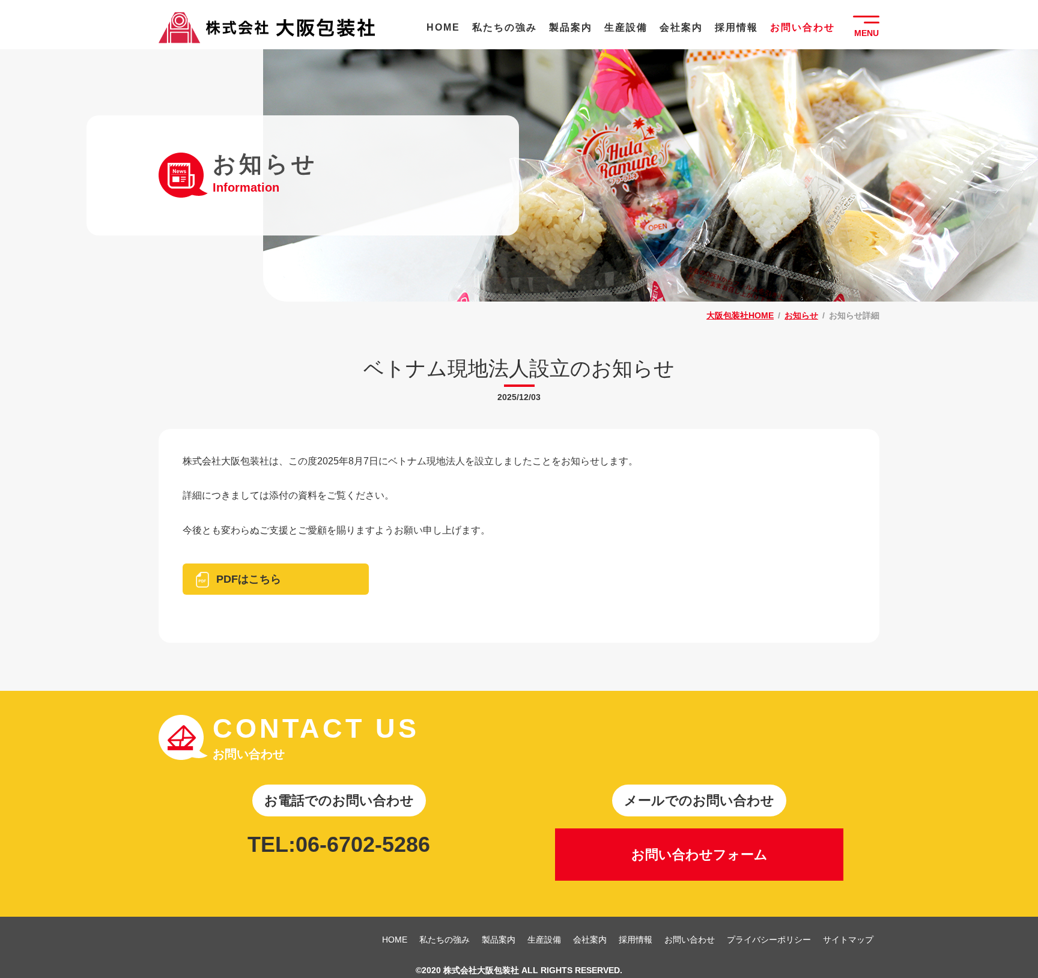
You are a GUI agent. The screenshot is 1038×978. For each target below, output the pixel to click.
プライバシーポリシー (769, 939)
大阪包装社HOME (740, 315)
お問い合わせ (802, 27)
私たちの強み (504, 27)
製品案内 (570, 27)
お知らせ (801, 315)
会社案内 (681, 27)
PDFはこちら (248, 579)
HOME (443, 27)
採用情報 (736, 27)
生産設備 (626, 27)
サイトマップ (848, 939)
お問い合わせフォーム (699, 854)
